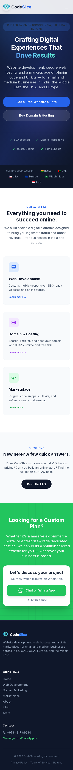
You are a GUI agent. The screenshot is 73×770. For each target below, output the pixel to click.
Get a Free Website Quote (36, 102)
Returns (57, 762)
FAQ (6, 707)
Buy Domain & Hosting (36, 115)
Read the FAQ (36, 484)
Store (6, 713)
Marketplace (11, 696)
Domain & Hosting (15, 690)
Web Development (15, 684)
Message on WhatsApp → (20, 738)
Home (7, 679)
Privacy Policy (19, 762)
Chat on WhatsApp (40, 590)
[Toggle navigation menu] (66, 7)
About (7, 701)
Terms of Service (40, 762)
